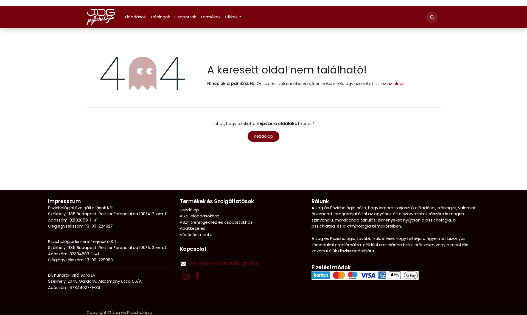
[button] (432, 17)
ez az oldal (392, 83)
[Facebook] (197, 276)
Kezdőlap (263, 136)
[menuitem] (135, 17)
